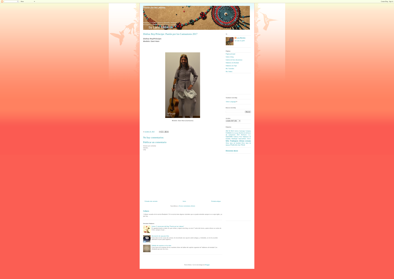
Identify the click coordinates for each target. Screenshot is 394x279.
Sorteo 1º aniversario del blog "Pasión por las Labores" (168, 226)
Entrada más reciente (151, 201)
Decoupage (235, 133)
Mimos (249, 138)
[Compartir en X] (164, 132)
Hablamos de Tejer (231, 65)
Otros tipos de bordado (233, 143)
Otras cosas (245, 141)
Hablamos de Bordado (232, 63)
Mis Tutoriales (230, 68)
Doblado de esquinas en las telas (161, 245)
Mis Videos (229, 71)
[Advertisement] (232, 188)
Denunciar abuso (232, 151)
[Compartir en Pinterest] (168, 132)
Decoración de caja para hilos (160, 236)
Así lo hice (230, 131)
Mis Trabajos (232, 141)
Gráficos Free (238, 137)
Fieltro (249, 134)
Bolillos (237, 131)
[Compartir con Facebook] (166, 132)
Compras (248, 131)
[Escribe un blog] (162, 132)
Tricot (243, 145)
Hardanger (234, 138)
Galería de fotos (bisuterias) (234, 60)
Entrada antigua (216, 201)
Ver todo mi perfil (240, 40)
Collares (146, 211)
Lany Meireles (241, 38)
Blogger (207, 265)
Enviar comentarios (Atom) (187, 206)
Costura (228, 133)
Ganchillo (229, 137)
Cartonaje (242, 131)
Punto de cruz (235, 145)
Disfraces (244, 135)
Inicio (184, 201)
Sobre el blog (230, 57)
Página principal (230, 54)
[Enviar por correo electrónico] (160, 132)
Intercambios (242, 138)
